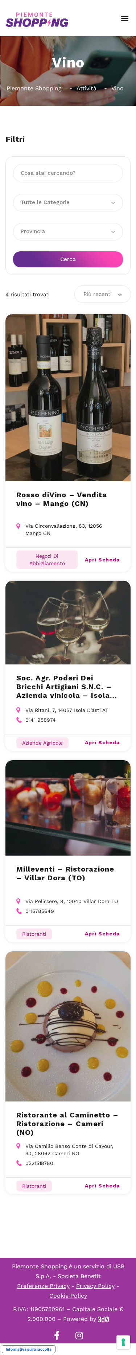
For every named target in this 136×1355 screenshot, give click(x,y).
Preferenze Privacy (43, 1285)
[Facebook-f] (57, 1335)
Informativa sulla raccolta (28, 1349)
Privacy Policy (95, 1285)
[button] (125, 18)
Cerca (68, 259)
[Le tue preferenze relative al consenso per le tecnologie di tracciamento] (123, 1342)
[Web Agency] (103, 1318)
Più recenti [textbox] (97, 294)
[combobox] (102, 294)
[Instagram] (79, 1335)
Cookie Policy (68, 1295)
